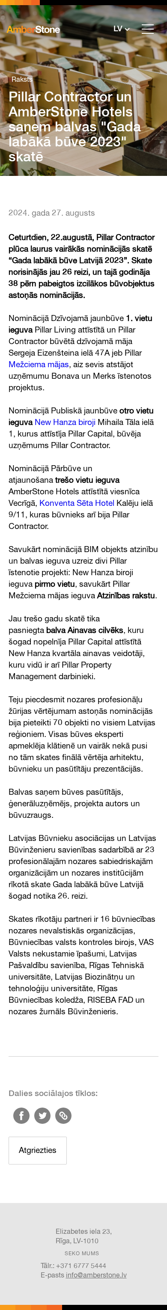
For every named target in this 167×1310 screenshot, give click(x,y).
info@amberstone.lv (96, 1275)
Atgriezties (38, 1151)
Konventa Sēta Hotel (76, 503)
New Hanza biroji (65, 423)
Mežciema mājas (39, 365)
